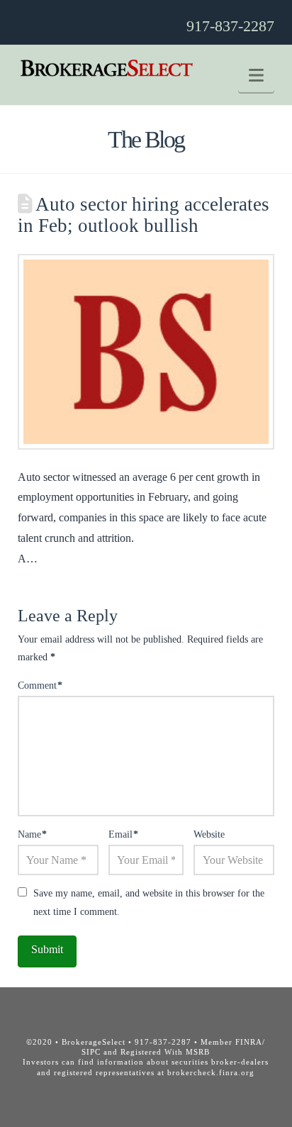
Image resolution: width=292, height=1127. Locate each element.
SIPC (91, 1052)
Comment (40, 685)
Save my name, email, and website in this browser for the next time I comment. (148, 902)
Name (32, 834)
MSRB (198, 1052)
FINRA (248, 1042)
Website (209, 834)
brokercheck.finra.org (210, 1072)
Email (123, 834)
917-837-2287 (230, 26)
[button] (256, 75)
